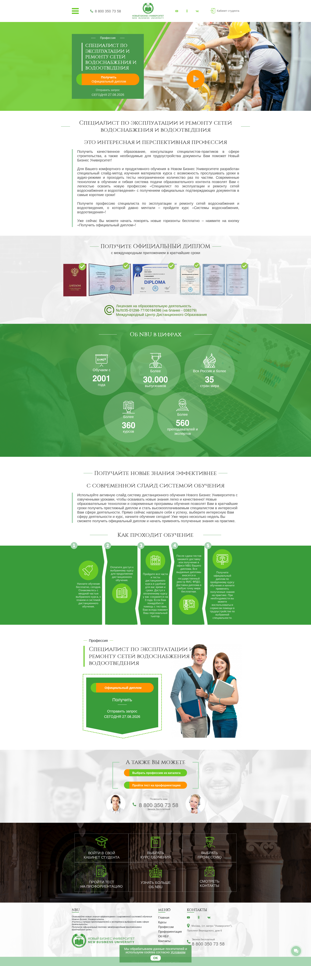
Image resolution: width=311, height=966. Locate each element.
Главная (163, 917)
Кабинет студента (228, 10)
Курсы (162, 922)
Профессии (166, 927)
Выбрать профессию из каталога (156, 773)
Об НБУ (163, 936)
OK (155, 958)
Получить (109, 79)
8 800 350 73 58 (108, 11)
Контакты (164, 941)
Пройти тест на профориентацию (156, 785)
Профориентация (170, 931)
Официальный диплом (123, 687)
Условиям (178, 952)
